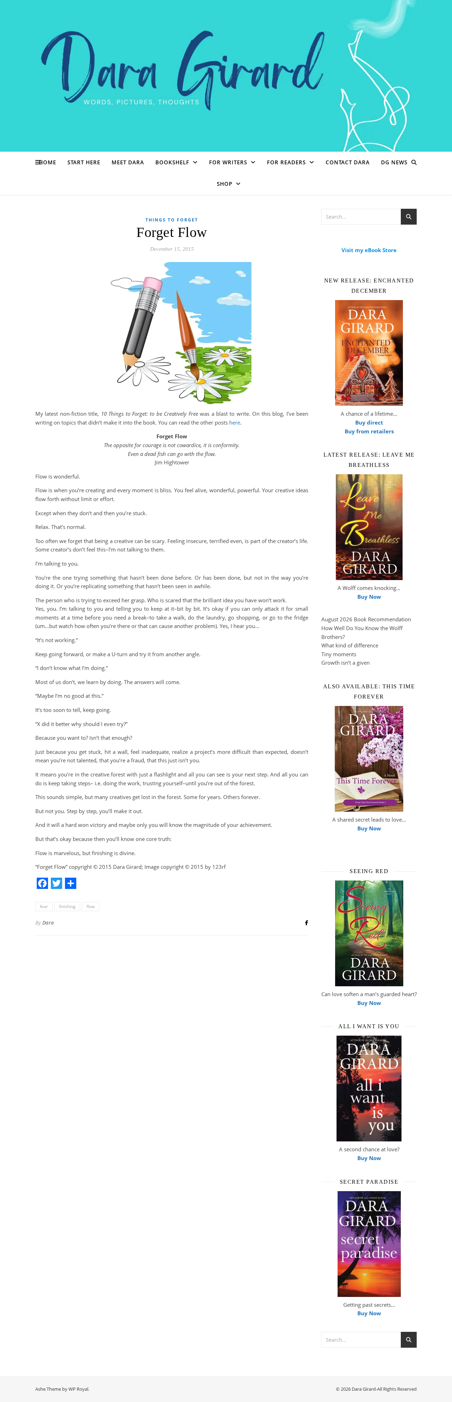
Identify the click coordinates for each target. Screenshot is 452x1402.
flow (91, 906)
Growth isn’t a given (345, 662)
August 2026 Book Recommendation (366, 619)
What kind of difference (349, 645)
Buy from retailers (369, 431)
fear (44, 906)
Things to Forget (171, 220)
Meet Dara (128, 162)
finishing (67, 906)
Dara (48, 922)
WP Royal (78, 1389)
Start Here (83, 162)
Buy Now (369, 596)
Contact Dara (348, 162)
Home (47, 162)
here (234, 422)
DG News (394, 162)
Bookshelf (172, 162)
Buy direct (369, 422)
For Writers (228, 162)
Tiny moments (338, 654)
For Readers (286, 162)
